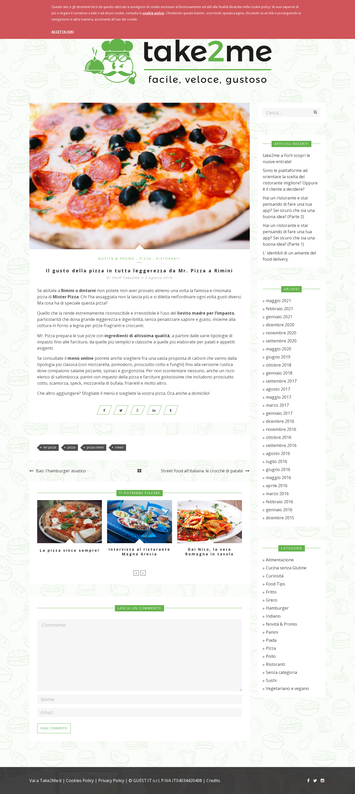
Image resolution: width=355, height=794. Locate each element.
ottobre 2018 (278, 365)
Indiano (273, 616)
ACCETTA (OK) (62, 32)
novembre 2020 (281, 333)
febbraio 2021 (279, 309)
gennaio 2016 (279, 510)
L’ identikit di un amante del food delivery (289, 256)
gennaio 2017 (279, 413)
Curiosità (275, 576)
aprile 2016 (276, 485)
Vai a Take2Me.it (45, 780)
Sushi (271, 680)
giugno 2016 (278, 469)
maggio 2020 (278, 349)
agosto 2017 (278, 389)
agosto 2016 (278, 453)
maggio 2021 (278, 300)
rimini (119, 447)
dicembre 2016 (280, 421)
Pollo (271, 656)
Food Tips (275, 584)
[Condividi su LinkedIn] (154, 410)
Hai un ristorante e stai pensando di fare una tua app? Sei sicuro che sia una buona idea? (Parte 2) (289, 207)
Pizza (146, 258)
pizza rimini (95, 447)
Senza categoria (281, 672)
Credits (213, 780)
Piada (271, 640)
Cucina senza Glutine (286, 568)
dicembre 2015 (280, 518)
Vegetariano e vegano (287, 688)
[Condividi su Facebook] (104, 410)
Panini (272, 632)
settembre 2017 (281, 381)
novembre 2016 (281, 429)
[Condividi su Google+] (137, 410)
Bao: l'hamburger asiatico (60, 471)
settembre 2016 (281, 445)
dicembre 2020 (280, 325)
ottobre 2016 (278, 437)
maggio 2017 (278, 397)
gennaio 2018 (279, 373)
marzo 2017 (277, 405)
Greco (271, 600)
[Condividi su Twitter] (120, 410)
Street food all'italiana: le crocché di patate (202, 471)
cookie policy (153, 13)
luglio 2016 (276, 461)
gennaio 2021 (279, 317)
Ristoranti (168, 258)
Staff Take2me (126, 277)
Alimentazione (280, 560)
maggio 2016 (278, 477)
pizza (71, 447)
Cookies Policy (80, 780)
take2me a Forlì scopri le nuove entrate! (286, 158)
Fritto (271, 592)
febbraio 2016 (279, 502)
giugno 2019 (278, 357)
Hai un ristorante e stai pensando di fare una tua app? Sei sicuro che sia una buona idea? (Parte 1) (289, 235)
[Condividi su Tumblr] (170, 410)
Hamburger (277, 608)
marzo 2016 (277, 493)
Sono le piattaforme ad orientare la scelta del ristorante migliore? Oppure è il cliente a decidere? (290, 180)
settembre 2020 (281, 341)
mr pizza (49, 447)
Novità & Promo (116, 258)
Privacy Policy (111, 780)
